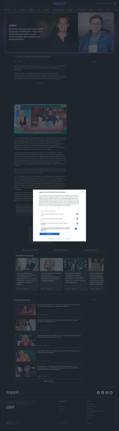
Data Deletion (52, 238)
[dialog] (59, 215)
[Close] (83, 192)
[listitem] (59, 211)
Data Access (59, 238)
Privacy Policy (67, 238)
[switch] (76, 214)
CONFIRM (49, 233)
